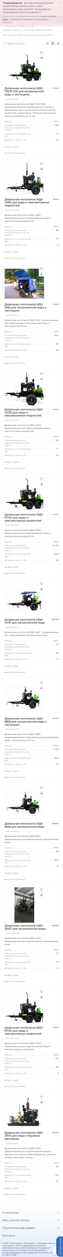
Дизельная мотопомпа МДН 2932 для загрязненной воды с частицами (25, 307)
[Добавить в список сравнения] (41, 57)
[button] (59, 1246)
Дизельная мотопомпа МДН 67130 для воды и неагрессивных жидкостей (24, 1030)
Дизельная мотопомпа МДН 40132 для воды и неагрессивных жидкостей (24, 412)
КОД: (7, 99)
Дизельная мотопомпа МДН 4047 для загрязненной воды (25, 621)
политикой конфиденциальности (21, 16)
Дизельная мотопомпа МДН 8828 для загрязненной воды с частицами (26, 721)
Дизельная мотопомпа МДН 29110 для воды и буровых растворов (24, 1135)
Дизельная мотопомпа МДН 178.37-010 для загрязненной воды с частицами (24, 91)
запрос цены (11, 147)
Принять (7, 22)
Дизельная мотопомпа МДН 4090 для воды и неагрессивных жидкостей (27, 202)
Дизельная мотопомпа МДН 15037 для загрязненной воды (25, 927)
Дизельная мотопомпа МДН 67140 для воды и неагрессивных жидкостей (24, 517)
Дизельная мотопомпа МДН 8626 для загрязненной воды (25, 825)
